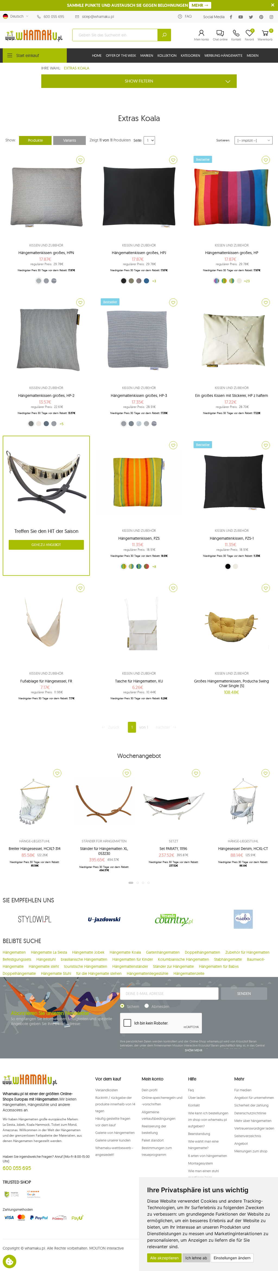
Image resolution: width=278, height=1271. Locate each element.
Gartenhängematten (163, 952)
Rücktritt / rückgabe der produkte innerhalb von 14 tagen (115, 1104)
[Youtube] (241, 17)
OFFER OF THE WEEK (121, 55)
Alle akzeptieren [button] (164, 1258)
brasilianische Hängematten (84, 959)
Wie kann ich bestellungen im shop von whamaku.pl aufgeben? (208, 1119)
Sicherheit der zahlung (251, 1105)
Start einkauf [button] (27, 55)
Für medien (242, 1090)
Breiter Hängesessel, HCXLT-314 (35, 848)
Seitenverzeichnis (247, 1136)
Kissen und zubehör (46, 245)
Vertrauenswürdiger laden (254, 1128)
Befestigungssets (17, 959)
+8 (154, 566)
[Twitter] (252, 17)
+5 (62, 424)
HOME (97, 55)
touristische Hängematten (85, 966)
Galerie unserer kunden (113, 1140)
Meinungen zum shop (250, 1151)
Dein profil (149, 1090)
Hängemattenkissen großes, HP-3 (139, 395)
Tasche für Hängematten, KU (139, 681)
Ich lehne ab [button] (196, 1258)
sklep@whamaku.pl (98, 16)
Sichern (133, 1006)
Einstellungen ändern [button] (232, 1258)
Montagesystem (200, 1163)
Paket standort (153, 1140)
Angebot (241, 1143)
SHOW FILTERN (139, 81)
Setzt (173, 841)
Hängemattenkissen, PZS (139, 538)
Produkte (35, 140)
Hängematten (14, 952)
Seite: (138, 140)
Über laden (196, 1097)
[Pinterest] (262, 17)
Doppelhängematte (19, 973)
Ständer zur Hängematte (173, 966)
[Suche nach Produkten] (164, 35)
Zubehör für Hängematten (247, 952)
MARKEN (146, 55)
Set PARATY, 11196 (173, 848)
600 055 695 (54, 16)
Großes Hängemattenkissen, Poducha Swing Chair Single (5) (231, 683)
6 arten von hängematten (207, 1155)
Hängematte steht (44, 966)
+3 (154, 281)
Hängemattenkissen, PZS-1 (232, 538)
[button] (201, 35)
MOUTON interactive (106, 1248)
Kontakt (194, 1105)
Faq (191, 1090)
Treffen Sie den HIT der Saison (46, 531)
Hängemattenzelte (188, 973)
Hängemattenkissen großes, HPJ (139, 252)
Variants (69, 140)
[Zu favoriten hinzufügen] (80, 160)
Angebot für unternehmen (254, 1097)
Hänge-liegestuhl (34, 841)
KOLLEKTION (166, 55)
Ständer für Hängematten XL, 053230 (104, 851)
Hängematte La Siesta (49, 952)
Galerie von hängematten (115, 1132)
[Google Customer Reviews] (34, 1194)
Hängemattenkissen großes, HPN (46, 252)
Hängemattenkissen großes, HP (231, 252)
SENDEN (244, 993)
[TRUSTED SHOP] (11, 1194)
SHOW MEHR (193, 1050)
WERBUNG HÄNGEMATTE (223, 55)
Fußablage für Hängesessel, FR (46, 681)
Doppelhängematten (202, 952)
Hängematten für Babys (219, 966)
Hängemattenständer (130, 966)
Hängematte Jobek (88, 952)
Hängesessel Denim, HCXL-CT (243, 848)
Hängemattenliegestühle (147, 973)
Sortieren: (223, 140)
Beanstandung (199, 1133)
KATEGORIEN (190, 55)
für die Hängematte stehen (99, 973)
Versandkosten (106, 1090)
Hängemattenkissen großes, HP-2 (46, 395)
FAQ (188, 16)
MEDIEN (252, 55)
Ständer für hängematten (104, 841)
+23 (247, 281)
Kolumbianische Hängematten (183, 959)
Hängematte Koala (125, 952)
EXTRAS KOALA (76, 68)
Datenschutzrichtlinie (250, 1113)
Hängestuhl (46, 959)
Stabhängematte (228, 959)
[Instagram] (272, 17)
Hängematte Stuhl (56, 973)
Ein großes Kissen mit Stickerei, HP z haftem (231, 395)
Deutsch (16, 16)
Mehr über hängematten (252, 1120)
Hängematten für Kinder (132, 959)
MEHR (198, 5)
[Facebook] (232, 17)
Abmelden (160, 1006)
